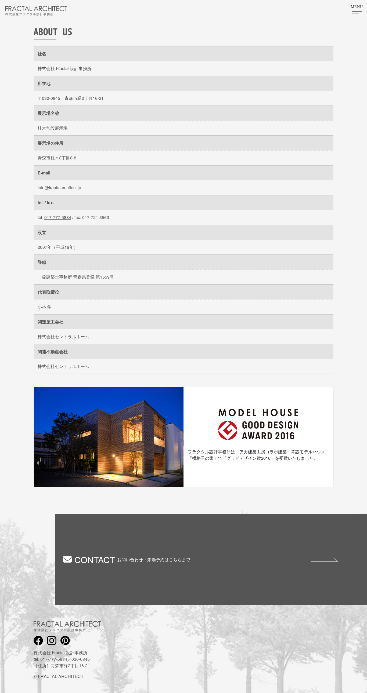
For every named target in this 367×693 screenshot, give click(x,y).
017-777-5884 (57, 217)
